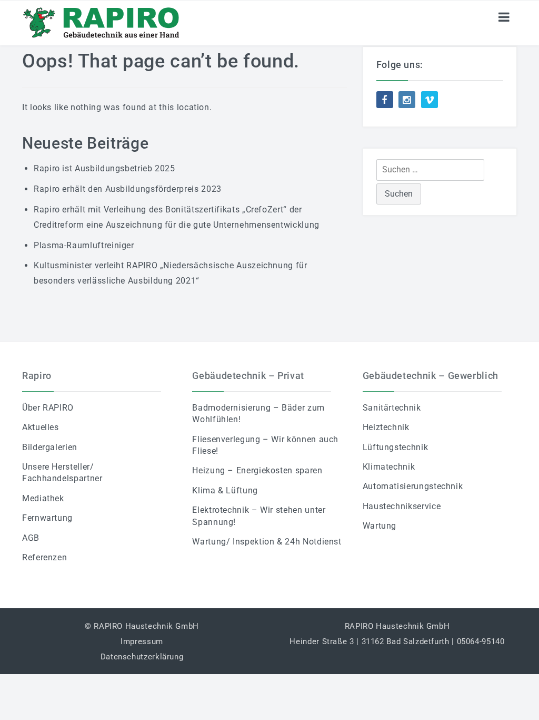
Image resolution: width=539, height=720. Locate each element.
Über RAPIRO (48, 408)
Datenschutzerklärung (142, 656)
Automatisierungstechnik (413, 486)
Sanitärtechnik (392, 408)
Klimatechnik (389, 467)
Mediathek (43, 498)
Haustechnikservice (402, 506)
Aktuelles (40, 427)
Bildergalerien (49, 447)
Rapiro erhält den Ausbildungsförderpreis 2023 (128, 189)
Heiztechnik (386, 427)
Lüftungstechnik (395, 447)
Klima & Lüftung (225, 490)
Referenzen (44, 557)
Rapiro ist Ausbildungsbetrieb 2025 (104, 168)
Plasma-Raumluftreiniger (84, 245)
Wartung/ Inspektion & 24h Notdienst (266, 542)
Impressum (142, 641)
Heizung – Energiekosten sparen (257, 470)
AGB (30, 538)
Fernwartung (47, 518)
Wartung (379, 526)
